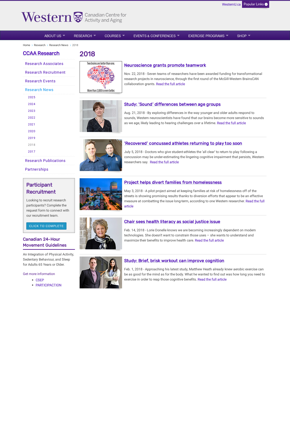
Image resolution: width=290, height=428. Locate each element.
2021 (31, 124)
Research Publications (45, 161)
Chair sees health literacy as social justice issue (172, 221)
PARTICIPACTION (48, 285)
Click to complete (46, 226)
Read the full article (170, 84)
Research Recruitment (45, 72)
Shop (241, 35)
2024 (31, 104)
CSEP (40, 280)
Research (83, 35)
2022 (31, 117)
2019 (31, 138)
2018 (31, 145)
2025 (31, 97)
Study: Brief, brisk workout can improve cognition (174, 260)
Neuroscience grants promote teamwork (165, 65)
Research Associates (44, 64)
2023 (31, 111)
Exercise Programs (206, 35)
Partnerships (36, 169)
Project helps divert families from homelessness (173, 182)
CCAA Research (41, 53)
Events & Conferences (155, 35)
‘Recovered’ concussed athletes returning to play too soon (183, 143)
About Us (52, 35)
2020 (31, 131)
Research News (58, 45)
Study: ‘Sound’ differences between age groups (172, 104)
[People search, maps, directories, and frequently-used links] (255, 5)
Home (26, 45)
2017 (31, 151)
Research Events (40, 81)
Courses (113, 35)
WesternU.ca (231, 4)
